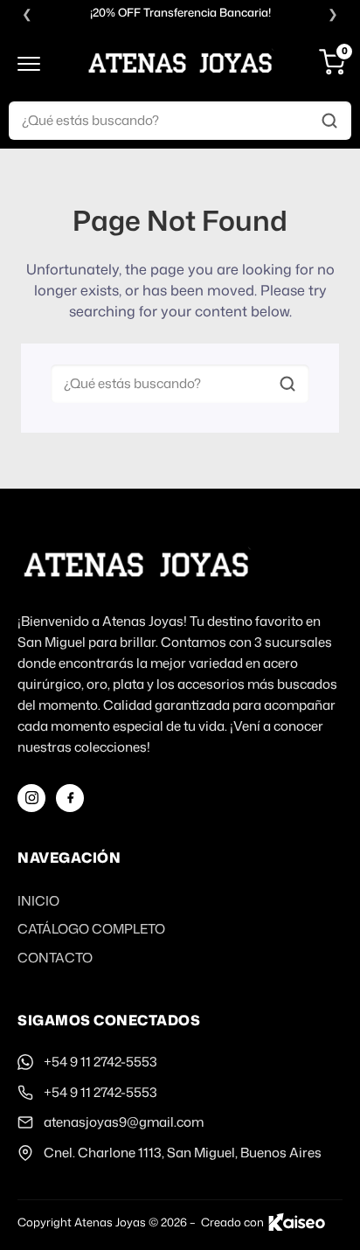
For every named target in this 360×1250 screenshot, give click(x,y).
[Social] (31, 798)
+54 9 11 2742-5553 (100, 1061)
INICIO (38, 901)
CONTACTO (55, 957)
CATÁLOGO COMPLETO (91, 929)
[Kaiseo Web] (296, 1222)
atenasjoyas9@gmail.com (124, 1122)
